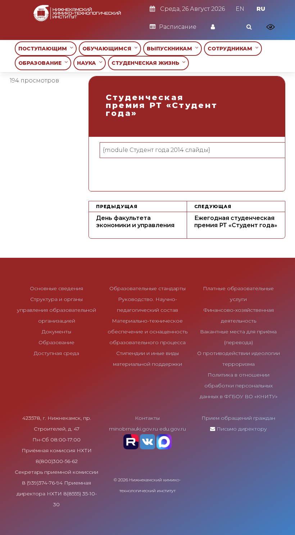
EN (240, 8)
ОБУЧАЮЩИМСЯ (108, 48)
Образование (56, 342)
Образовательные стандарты (147, 288)
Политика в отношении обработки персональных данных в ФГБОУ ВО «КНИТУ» (238, 386)
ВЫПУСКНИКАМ (171, 48)
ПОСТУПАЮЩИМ (44, 48)
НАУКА (88, 63)
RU (261, 8)
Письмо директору (242, 429)
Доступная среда (56, 353)
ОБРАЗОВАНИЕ (41, 63)
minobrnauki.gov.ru (133, 429)
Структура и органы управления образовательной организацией (56, 310)
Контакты (147, 418)
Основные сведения (56, 288)
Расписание (177, 26)
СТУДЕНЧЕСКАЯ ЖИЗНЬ (147, 63)
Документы (56, 331)
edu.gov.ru (172, 429)
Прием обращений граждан (238, 418)
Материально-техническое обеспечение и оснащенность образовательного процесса (147, 332)
